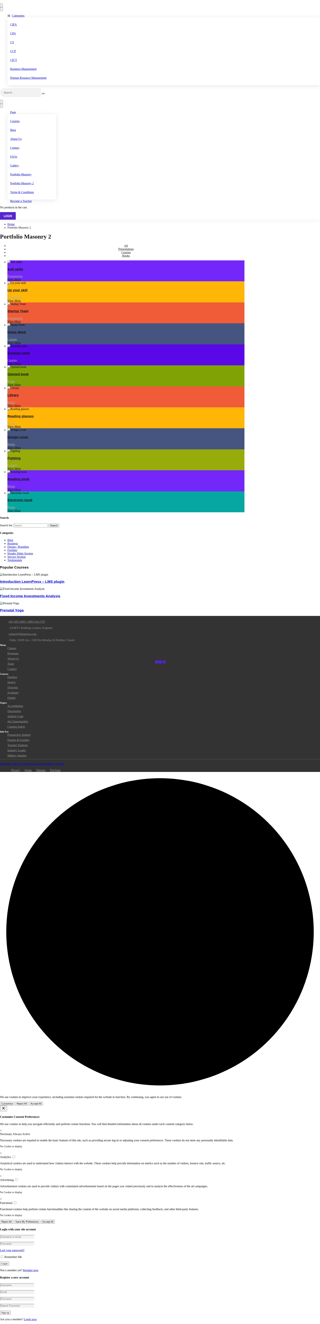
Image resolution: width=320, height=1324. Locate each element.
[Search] (43, 93)
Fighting (14, 458)
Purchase (55, 770)
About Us (16, 138)
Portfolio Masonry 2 (22, 183)
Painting (12, 677)
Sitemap (41, 770)
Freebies (12, 550)
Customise (7, 1103)
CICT (13, 60)
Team (10, 663)
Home (11, 224)
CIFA (13, 24)
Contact (14, 147)
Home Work (16, 332)
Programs (13, 653)
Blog (13, 130)
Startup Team (18, 311)
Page (13, 112)
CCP (13, 51)
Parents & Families (18, 740)
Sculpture (13, 692)
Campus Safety (16, 726)
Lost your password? (12, 1250)
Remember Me (13, 1256)
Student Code (15, 716)
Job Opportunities (17, 721)
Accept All (36, 1103)
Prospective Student (19, 734)
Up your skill (17, 290)
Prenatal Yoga (12, 610)
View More (14, 279)
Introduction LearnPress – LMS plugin (32, 582)
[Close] (3, 1108)
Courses (15, 121)
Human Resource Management (28, 77)
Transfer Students (17, 745)
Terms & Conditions (22, 192)
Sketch (11, 682)
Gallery (14, 165)
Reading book (18, 479)
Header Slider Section (20, 553)
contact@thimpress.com (22, 634)
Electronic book (19, 500)
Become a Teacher (21, 201)
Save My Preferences (27, 1221)
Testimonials (14, 560)
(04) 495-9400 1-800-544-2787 (27, 621)
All (126, 245)
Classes (11, 648)
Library (13, 395)
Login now (30, 1319)
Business (12, 543)
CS (12, 42)
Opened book (18, 374)
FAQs (13, 156)
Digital (11, 697)
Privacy (15, 770)
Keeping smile (18, 353)
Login (8, 215)
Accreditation (15, 706)
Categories (18, 15)
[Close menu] (1, 9)
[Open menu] (1, 5)
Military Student (16, 755)
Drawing (12, 687)
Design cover (17, 437)
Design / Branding (18, 546)
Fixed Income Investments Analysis (30, 596)
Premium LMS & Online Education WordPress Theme (32, 763)
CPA (13, 33)
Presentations (126, 249)
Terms (28, 770)
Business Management (23, 69)
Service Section (16, 556)
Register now (31, 1270)
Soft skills (15, 269)
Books (126, 255)
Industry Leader (16, 750)
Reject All (22, 1103)
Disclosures (14, 711)
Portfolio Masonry (20, 174)
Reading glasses (20, 416)
